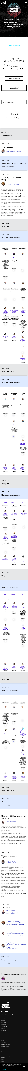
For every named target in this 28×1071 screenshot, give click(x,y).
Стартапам (3, 1042)
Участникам (4, 1026)
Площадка (3, 1024)
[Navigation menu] (26, 2)
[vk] (2, 1011)
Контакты (3, 1030)
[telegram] (7, 1011)
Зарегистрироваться (5, 1046)
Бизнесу (3, 1038)
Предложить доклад (5, 1044)
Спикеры (3, 1020)
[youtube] (5, 1011)
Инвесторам (4, 1040)
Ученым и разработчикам (6, 1051)
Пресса (2, 1059)
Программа (3, 1022)
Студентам (3, 1054)
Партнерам (3, 1036)
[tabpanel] (14, 117)
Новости (3, 1061)
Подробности (4, 1028)
